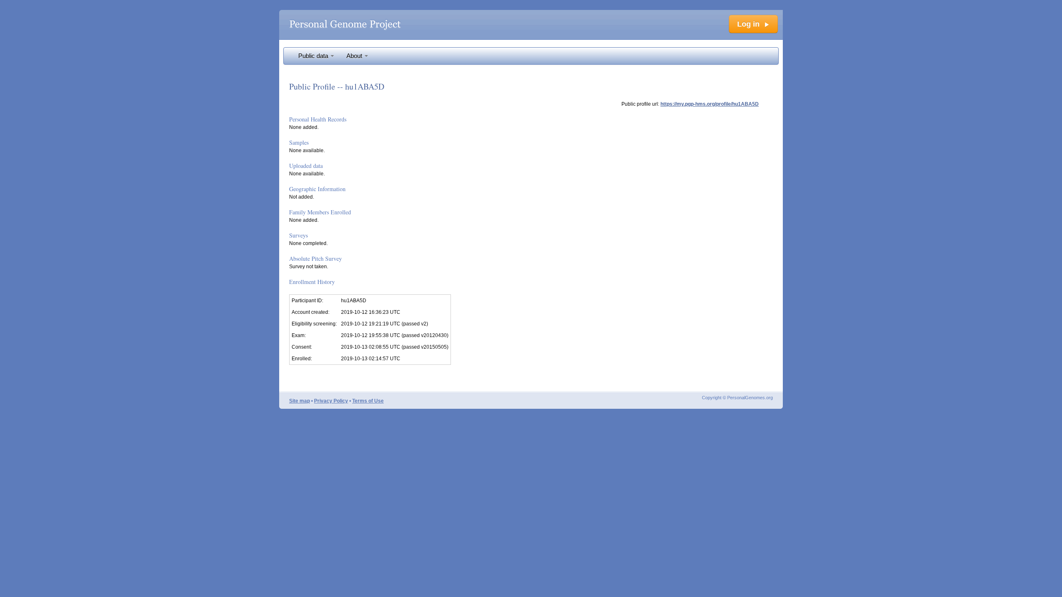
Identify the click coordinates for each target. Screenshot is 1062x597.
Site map (299, 401)
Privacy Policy (331, 401)
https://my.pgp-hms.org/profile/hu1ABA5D (709, 104)
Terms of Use (368, 401)
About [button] (355, 56)
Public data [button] (314, 56)
